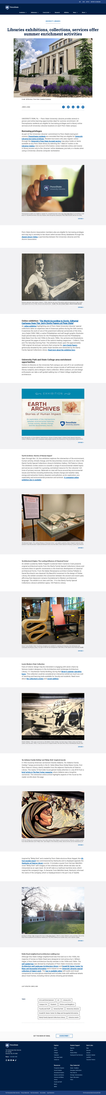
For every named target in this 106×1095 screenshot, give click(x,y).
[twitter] (68, 107)
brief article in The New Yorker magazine (37, 772)
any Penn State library (67, 213)
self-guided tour (28, 964)
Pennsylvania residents (37, 136)
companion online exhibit (45, 439)
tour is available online (53, 971)
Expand (80, 218)
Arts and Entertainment (46, 1000)
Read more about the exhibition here (61, 350)
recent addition (52, 679)
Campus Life (43, 1004)
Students (53, 1004)
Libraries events (74, 1017)
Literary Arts (67, 1000)
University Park (58, 1009)
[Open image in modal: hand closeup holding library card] (53, 188)
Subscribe (63, 1036)
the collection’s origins (35, 679)
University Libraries (53, 21)
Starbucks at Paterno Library (32, 863)
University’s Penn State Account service (46, 141)
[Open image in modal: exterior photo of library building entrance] (53, 67)
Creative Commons (45, 99)
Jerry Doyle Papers (70, 345)
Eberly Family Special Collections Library (52, 1017)
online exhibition (30, 326)
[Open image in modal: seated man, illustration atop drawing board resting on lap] (53, 277)
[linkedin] (73, 107)
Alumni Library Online (30, 237)
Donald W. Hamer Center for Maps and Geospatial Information (58, 1013)
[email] (78, 107)
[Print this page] (83, 107)
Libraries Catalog (28, 146)
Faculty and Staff (44, 1009)
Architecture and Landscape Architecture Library (40, 966)
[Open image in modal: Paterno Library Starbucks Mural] (53, 814)
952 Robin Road (51, 936)
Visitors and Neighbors (67, 1004)
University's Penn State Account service (66, 215)
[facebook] (63, 107)
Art (58, 1000)
